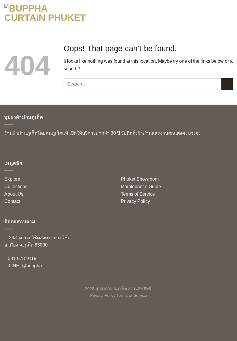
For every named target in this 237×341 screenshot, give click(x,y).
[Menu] (229, 13)
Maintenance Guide (141, 186)
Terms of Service (138, 194)
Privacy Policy (135, 201)
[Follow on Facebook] (9, 147)
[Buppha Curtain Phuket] (46, 13)
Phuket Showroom (140, 179)
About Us (13, 194)
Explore (12, 179)
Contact (12, 201)
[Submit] (227, 84)
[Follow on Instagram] (18, 147)
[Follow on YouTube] (27, 147)
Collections (15, 186)
